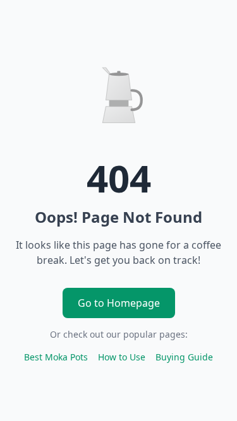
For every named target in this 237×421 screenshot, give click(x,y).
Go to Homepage (119, 303)
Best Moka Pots (56, 357)
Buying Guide (184, 357)
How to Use (121, 357)
